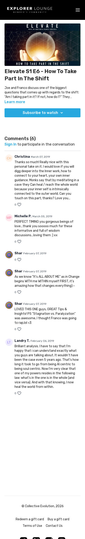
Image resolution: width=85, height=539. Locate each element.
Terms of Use (32, 526)
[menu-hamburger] (77, 10)
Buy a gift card (58, 519)
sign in (11, 144)
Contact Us (54, 526)
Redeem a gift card (30, 519)
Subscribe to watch (40, 113)
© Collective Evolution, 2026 (43, 506)
